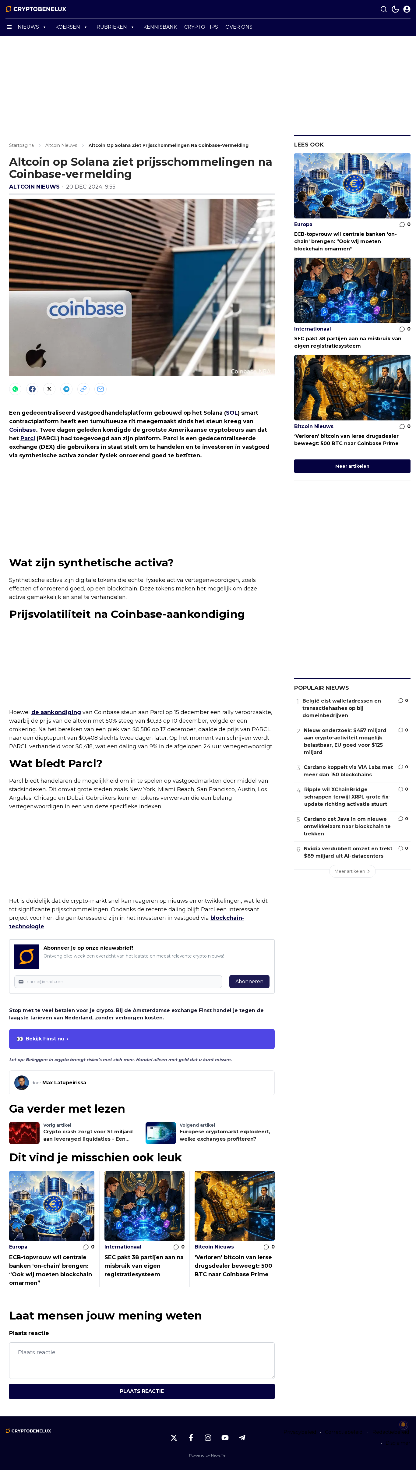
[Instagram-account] (208, 1437)
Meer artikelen (352, 466)
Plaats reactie (142, 1391)
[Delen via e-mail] (100, 389)
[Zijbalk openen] (9, 27)
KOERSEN (67, 27)
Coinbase (22, 430)
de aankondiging (56, 712)
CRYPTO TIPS (201, 27)
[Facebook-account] (191, 1437)
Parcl (27, 438)
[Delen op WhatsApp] (15, 389)
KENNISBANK (160, 27)
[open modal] (407, 9)
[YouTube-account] (225, 1437)
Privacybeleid (300, 1432)
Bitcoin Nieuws (214, 1247)
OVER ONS (238, 27)
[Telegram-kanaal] (242, 1437)
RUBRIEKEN (112, 27)
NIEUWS (28, 27)
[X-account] (174, 1437)
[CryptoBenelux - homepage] (35, 9)
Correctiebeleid (344, 1432)
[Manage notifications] (403, 1424)
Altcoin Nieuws (34, 186)
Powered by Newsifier (208, 1455)
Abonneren (249, 981)
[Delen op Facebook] (32, 389)
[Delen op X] (49, 389)
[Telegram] (66, 389)
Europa (18, 1247)
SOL (232, 412)
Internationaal (122, 1247)
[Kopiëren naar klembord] (83, 389)
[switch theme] (395, 9)
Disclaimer (398, 1443)
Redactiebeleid (391, 1432)
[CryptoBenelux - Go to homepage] (28, 1431)
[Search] (383, 9)
